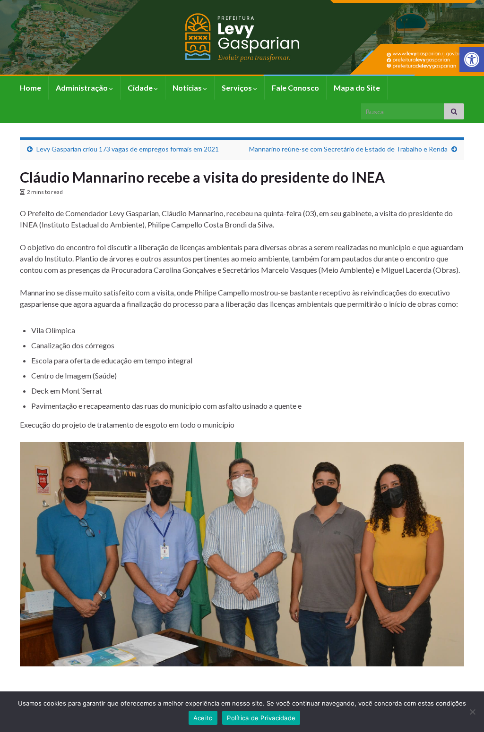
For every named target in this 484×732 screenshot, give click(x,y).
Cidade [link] (141, 87)
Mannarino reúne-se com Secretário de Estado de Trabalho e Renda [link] (348, 149)
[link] (471, 59)
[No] (472, 711)
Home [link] (30, 87)
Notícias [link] (188, 87)
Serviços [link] (237, 87)
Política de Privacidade (261, 718)
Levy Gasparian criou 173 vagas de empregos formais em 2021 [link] (127, 149)
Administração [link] (82, 87)
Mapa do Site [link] (357, 87)
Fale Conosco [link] (295, 87)
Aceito (203, 718)
